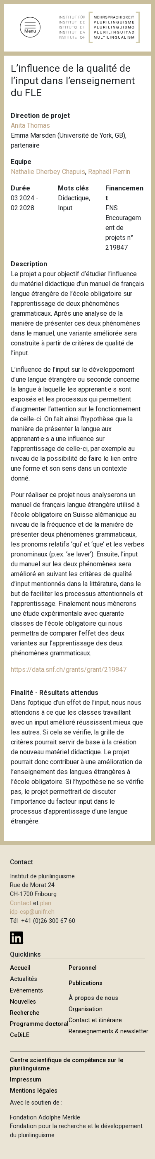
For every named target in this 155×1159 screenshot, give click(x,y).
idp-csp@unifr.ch (32, 911)
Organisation (86, 1009)
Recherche (24, 1012)
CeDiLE (19, 1035)
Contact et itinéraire (95, 1020)
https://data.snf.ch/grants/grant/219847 (68, 669)
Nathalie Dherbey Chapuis (48, 172)
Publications (86, 983)
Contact (20, 903)
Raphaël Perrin (109, 172)
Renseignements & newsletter (108, 1031)
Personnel (83, 967)
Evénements (26, 990)
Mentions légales (33, 1090)
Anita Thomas (30, 125)
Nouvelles (23, 1001)
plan (45, 903)
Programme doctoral (39, 1024)
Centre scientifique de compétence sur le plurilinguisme (66, 1064)
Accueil (20, 967)
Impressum (25, 1079)
